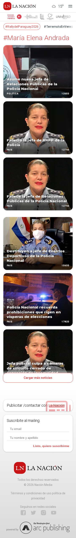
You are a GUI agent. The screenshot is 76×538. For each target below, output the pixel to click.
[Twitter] (33, 512)
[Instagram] (43, 512)
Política (13, 93)
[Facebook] (23, 512)
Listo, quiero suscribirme (51, 446)
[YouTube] (53, 512)
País (9, 150)
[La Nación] (19, 6)
